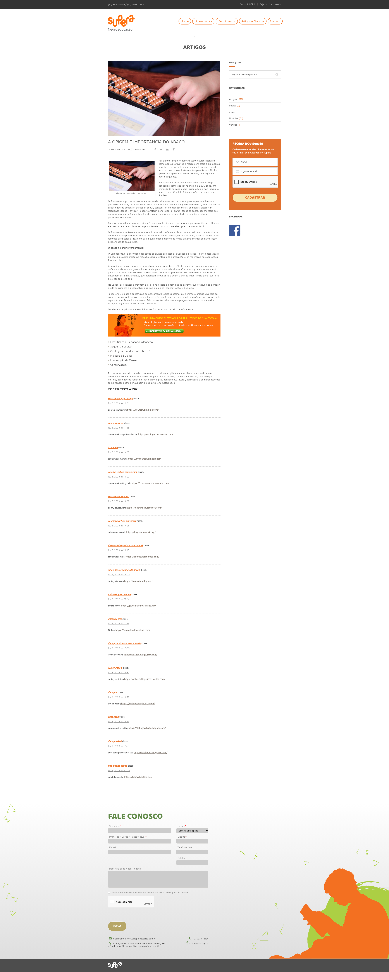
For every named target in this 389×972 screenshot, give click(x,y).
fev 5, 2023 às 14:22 (118, 476)
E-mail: (113, 847)
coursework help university (122, 521)
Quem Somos (203, 21)
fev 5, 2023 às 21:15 (118, 550)
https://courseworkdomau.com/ (142, 556)
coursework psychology (120, 398)
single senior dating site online (124, 570)
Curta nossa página (198, 943)
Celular (181, 858)
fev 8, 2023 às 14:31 (118, 672)
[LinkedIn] (167, 149)
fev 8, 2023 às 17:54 (118, 746)
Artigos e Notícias (252, 21)
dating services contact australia (124, 643)
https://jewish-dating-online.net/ (138, 605)
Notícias (233, 118)
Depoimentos (227, 21)
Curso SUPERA (247, 4)
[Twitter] (161, 149)
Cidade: (182, 836)
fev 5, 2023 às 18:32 (118, 501)
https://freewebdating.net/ (138, 581)
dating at (112, 692)
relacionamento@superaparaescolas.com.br (134, 938)
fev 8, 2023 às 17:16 (118, 721)
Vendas (233, 124)
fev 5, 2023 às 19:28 (118, 525)
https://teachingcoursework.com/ (144, 507)
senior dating (115, 668)
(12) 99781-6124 (200, 938)
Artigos (194, 47)
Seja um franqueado (270, 4)
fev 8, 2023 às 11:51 (118, 623)
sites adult (113, 716)
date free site (115, 619)
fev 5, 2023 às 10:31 (118, 403)
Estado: (182, 826)
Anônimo (113, 447)
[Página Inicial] (123, 23)
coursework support (118, 496)
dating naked (115, 741)
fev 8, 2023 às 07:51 (119, 599)
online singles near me (119, 594)
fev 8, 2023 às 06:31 (119, 574)
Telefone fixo (184, 847)
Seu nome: (115, 826)
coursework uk (116, 423)
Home (185, 21)
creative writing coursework (122, 472)
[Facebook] (155, 149)
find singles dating (117, 765)
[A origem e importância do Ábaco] (164, 62)
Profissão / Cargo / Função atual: (128, 836)
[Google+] (173, 149)
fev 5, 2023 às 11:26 (118, 427)
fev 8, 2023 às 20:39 (119, 770)
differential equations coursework (125, 545)
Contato (275, 21)
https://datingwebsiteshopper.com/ (147, 728)
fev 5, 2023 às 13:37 (118, 452)
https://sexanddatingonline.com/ (132, 630)
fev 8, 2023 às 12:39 (119, 648)
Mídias (232, 105)
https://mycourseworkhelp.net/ (144, 458)
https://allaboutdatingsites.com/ (150, 752)
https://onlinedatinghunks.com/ (138, 703)
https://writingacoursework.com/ (155, 434)
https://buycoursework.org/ (140, 532)
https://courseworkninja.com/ (143, 409)
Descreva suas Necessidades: (126, 868)
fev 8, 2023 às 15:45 (118, 697)
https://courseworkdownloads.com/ (150, 483)
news (232, 112)
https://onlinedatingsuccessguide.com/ (144, 679)
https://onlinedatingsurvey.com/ (140, 654)
